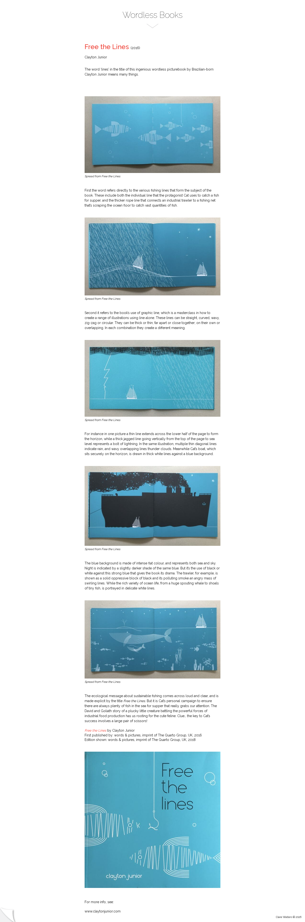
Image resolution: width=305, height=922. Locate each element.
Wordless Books (152, 15)
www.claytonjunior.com (103, 911)
